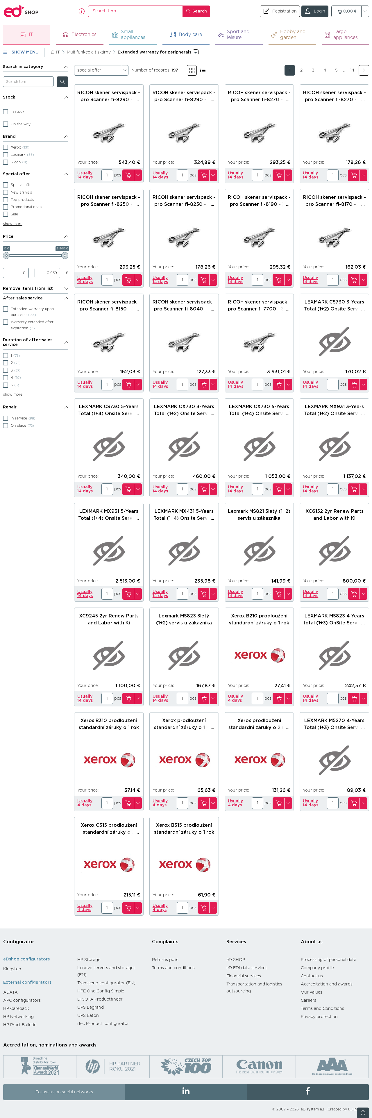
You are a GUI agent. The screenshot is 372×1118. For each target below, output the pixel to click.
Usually (85, 175)
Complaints (165, 942)
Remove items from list (28, 289)
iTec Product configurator (103, 1024)
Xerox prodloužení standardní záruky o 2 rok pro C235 (259, 727)
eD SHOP (235, 960)
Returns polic (165, 960)
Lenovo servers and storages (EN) (106, 971)
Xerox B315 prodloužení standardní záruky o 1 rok (184, 829)
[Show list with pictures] (203, 70)
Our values (311, 992)
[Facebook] (308, 1092)
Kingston (12, 969)
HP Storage (88, 960)
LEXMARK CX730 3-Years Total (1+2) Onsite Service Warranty (184, 413)
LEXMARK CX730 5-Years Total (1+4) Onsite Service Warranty (259, 413)
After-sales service (23, 298)
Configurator (18, 942)
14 (352, 70)
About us (312, 942)
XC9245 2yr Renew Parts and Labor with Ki (109, 619)
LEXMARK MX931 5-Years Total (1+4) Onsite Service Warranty (108, 518)
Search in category (23, 67)
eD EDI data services (246, 968)
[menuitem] (37, 969)
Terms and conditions (173, 968)
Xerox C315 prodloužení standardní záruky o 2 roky (109, 832)
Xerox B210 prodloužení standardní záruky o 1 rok (259, 619)
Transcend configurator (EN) (106, 983)
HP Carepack (16, 1009)
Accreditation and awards (327, 984)
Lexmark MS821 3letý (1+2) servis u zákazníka (259, 515)
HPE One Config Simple (100, 991)
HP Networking (18, 1017)
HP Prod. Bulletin (20, 1025)
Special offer (16, 174)
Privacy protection (319, 1017)
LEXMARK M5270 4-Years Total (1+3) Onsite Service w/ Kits (334, 727)
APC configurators (22, 1001)
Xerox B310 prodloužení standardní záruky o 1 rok (109, 724)
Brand (9, 137)
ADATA (10, 992)
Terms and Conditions (322, 1009)
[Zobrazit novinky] (363, 1113)
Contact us (312, 976)
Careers (308, 1001)
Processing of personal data (328, 960)
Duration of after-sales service (27, 342)
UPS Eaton (88, 1016)
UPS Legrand (90, 1008)
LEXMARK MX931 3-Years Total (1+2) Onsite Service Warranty (334, 413)
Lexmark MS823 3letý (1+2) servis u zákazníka (184, 619)
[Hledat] (62, 81)
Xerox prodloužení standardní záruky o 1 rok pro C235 (184, 727)
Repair (10, 407)
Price (8, 237)
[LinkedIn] (186, 1092)
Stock (9, 97)
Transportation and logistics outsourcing (254, 987)
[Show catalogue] (192, 70)
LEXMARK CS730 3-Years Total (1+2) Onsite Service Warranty (334, 309)
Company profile (317, 968)
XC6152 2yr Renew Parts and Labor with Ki (334, 515)
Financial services (243, 976)
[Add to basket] (128, 175)
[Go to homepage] (21, 11)
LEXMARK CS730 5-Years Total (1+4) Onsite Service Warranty (108, 413)
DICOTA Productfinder (100, 999)
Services (236, 942)
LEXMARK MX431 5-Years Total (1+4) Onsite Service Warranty (183, 518)
